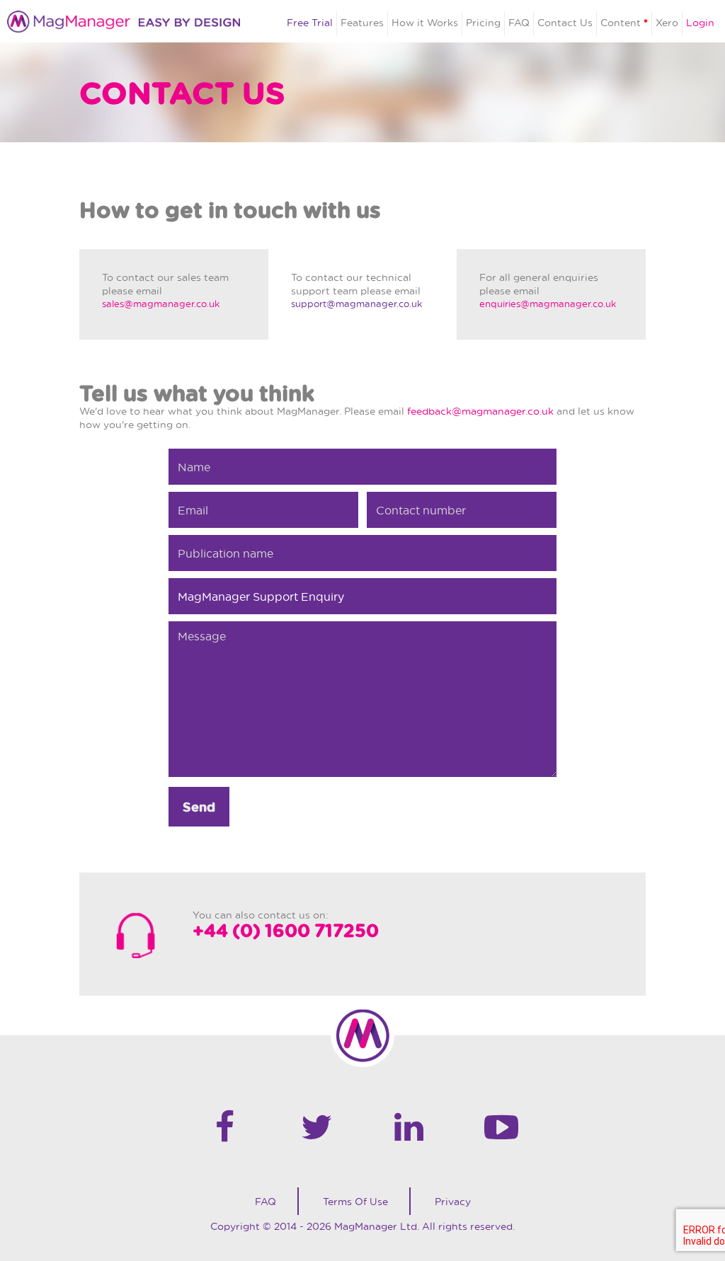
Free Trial (310, 22)
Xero (667, 22)
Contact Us (565, 22)
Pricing (483, 22)
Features (362, 22)
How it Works (425, 22)
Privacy (453, 1201)
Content (624, 22)
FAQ (519, 22)
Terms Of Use (355, 1201)
